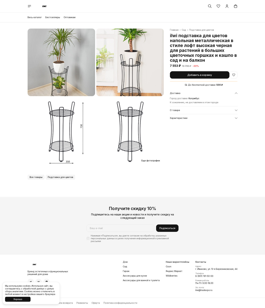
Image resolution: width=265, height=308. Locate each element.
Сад (184, 30)
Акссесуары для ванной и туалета (141, 280)
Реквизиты (82, 303)
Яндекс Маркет (174, 271)
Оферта (96, 303)
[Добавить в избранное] (233, 75)
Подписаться (167, 228)
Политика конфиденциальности (120, 303)
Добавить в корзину (199, 74)
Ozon (168, 266)
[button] (218, 6)
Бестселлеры (52, 17)
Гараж (126, 271)
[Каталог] (29, 6)
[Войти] (227, 6)
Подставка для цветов (201, 30)
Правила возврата (63, 303)
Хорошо (17, 299)
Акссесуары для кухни (135, 275)
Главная (174, 30)
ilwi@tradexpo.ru (203, 290)
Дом (125, 262)
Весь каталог (35, 17)
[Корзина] (235, 6)
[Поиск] (210, 6)
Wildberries (171, 275)
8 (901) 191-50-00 (204, 276)
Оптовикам (69, 17)
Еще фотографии (150, 160)
